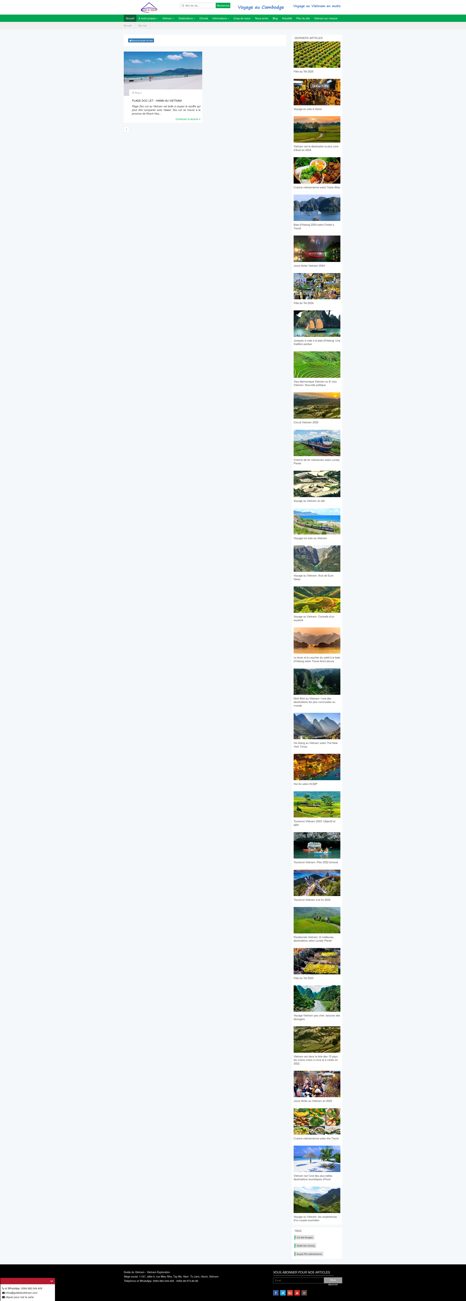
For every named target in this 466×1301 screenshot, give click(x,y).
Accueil (128, 25)
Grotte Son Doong (306, 1245)
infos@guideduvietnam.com (21, 1292)
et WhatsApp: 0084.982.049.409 (23, 1288)
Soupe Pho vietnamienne (309, 1253)
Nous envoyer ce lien (142, 40)
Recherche (223, 5)
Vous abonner (333, 1280)
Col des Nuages (305, 1237)
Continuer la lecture (187, 119)
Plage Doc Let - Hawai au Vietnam (157, 100)
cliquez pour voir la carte (19, 1297)
